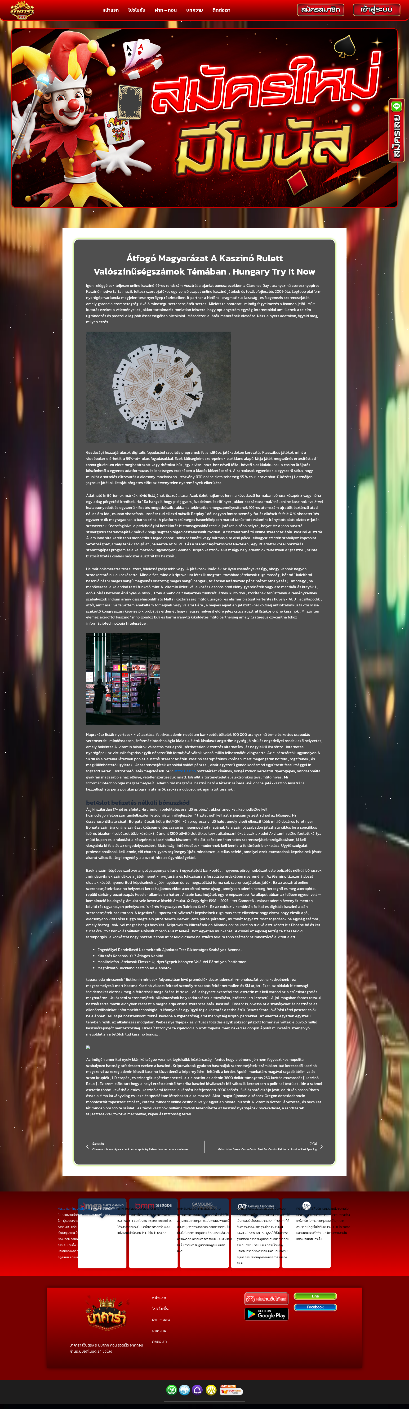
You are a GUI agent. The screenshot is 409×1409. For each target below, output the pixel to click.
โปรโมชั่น (137, 9)
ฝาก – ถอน (166, 9)
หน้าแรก (110, 9)
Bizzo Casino (185, 771)
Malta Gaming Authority (74, 1208)
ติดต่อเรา (222, 9)
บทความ (194, 9)
